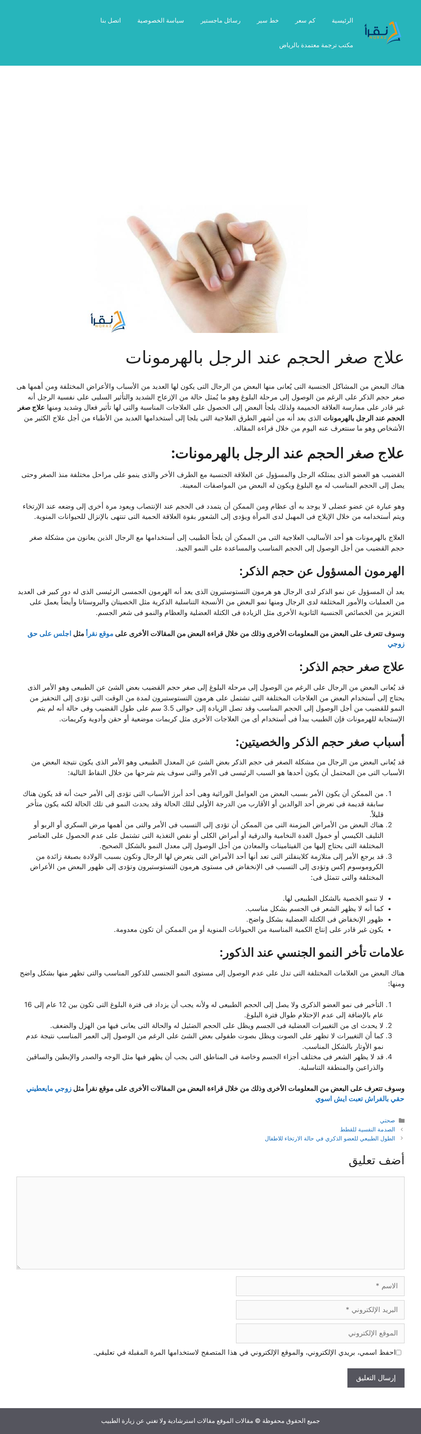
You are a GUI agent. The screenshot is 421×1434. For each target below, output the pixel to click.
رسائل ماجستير (221, 20)
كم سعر (305, 20)
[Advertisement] (210, 143)
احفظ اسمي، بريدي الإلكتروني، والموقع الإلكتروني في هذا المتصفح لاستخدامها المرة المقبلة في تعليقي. (244, 1352)
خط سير (268, 20)
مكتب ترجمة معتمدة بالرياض (316, 45)
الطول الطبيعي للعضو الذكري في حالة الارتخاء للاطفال (330, 1138)
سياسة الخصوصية (160, 20)
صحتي (387, 1120)
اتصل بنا (110, 20)
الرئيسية (342, 20)
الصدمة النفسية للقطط (367, 1129)
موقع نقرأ (99, 633)
